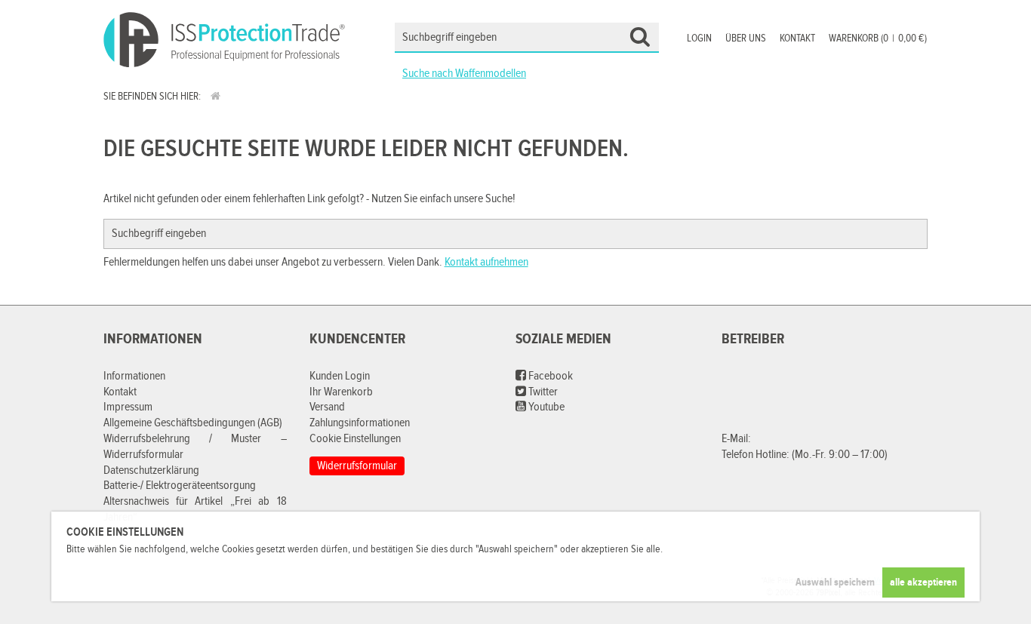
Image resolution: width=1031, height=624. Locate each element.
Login (699, 38)
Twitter (542, 392)
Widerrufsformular (357, 466)
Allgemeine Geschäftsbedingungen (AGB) (192, 423)
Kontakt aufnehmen (486, 262)
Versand (327, 407)
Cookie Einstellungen (355, 439)
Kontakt (797, 38)
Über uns (745, 38)
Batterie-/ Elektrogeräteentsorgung (179, 485)
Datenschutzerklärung (151, 470)
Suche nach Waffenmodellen (464, 73)
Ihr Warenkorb (341, 392)
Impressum (127, 407)
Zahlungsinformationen (359, 423)
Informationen (134, 376)
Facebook (549, 376)
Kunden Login (339, 376)
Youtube (545, 407)
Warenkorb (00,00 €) (878, 38)
